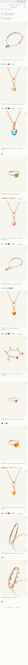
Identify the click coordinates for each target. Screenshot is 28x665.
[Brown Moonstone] (13, 108)
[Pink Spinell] (2, 423)
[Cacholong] (16, 108)
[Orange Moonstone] (16, 198)
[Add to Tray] (26, 24)
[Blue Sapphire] (6, 423)
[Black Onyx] (9, 108)
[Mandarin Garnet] (11, 198)
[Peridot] (6, 64)
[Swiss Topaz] (2, 64)
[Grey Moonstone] (13, 198)
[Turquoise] (13, 64)
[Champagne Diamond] (16, 468)
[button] (1, 41)
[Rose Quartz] (4, 108)
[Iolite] (9, 64)
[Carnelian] (6, 198)
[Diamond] (11, 64)
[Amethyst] (6, 108)
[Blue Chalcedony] (11, 108)
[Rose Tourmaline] (4, 64)
